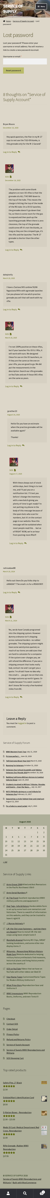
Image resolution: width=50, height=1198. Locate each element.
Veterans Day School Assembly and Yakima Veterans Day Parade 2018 (24, 771)
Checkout (11, 1018)
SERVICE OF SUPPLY (13, 8)
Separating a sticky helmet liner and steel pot (25, 799)
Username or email (16, 56)
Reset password (13, 70)
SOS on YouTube (14, 968)
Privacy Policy (13, 1034)
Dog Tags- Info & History (18, 906)
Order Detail (12, 1029)
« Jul (5, 862)
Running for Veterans (15, 765)
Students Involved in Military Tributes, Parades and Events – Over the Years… (25, 785)
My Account (8, 1193)
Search (25, 1193)
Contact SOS (12, 1023)
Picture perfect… (13, 756)
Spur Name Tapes (14, 977)
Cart (38, 1191)
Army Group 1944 (14, 884)
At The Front (12, 898)
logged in (22, 723)
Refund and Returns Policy (19, 1039)
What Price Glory (14, 985)
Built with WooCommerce (24, 1182)
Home (8, 21)
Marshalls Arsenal (15, 940)
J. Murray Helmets (15, 923)
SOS (7, 176)
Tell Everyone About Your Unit (18, 761)
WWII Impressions (15, 993)
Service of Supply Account (23, 21)
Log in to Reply (10, 152)
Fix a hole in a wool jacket (16, 806)
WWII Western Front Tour (16, 751)
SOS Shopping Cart (15, 1058)
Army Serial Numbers (16, 892)
